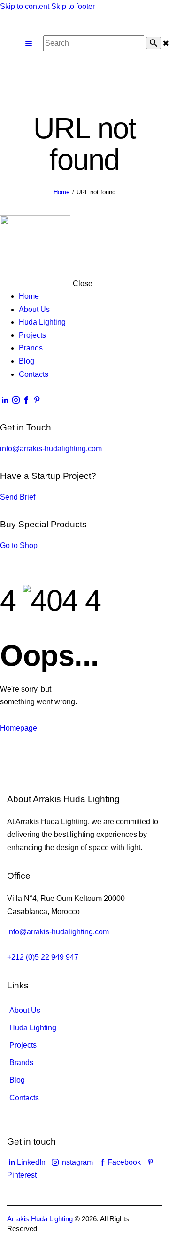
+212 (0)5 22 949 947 (42, 957)
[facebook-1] (26, 400)
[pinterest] (36, 400)
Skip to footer (73, 6)
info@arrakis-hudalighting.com (51, 449)
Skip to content (24, 6)
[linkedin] (5, 400)
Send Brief (17, 497)
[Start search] (153, 43)
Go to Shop (19, 545)
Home (61, 192)
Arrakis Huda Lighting (40, 1219)
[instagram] (15, 400)
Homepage (18, 728)
